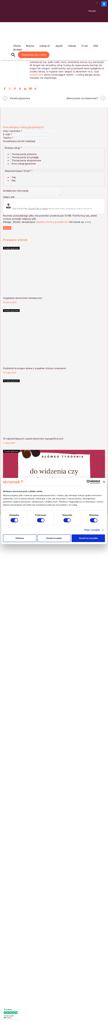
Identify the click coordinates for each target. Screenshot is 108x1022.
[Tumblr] (20, 88)
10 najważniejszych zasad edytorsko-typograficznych (33, 438)
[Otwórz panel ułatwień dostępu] (104, 4)
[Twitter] (10, 88)
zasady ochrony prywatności (52, 222)
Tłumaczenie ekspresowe (26, 160)
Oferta (17, 45)
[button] (13, 54)
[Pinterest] (15, 88)
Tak (14, 177)
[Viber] (30, 88)
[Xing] (35, 88)
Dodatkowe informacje (15, 190)
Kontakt (17, 49)
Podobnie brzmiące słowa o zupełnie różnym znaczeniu (34, 368)
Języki (59, 45)
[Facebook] (4, 88)
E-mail (7, 134)
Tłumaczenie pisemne (24, 154)
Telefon (8, 137)
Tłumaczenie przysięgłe (25, 157)
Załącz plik (9, 197)
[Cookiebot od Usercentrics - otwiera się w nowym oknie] (88, 482)
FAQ (95, 45)
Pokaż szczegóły (92, 530)
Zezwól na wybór (54, 538)
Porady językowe (11, 248)
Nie (14, 180)
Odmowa (20, 538)
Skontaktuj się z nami (33, 54)
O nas (84, 45)
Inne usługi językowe (24, 163)
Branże (30, 45)
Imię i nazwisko (12, 131)
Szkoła (72, 45)
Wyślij (7, 227)
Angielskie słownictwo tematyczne (22, 298)
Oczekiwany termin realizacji (19, 141)
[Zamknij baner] (104, 482)
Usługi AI (45, 45)
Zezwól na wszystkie (88, 538)
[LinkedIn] (25, 88)
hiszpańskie (36, 74)
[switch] (41, 520)
